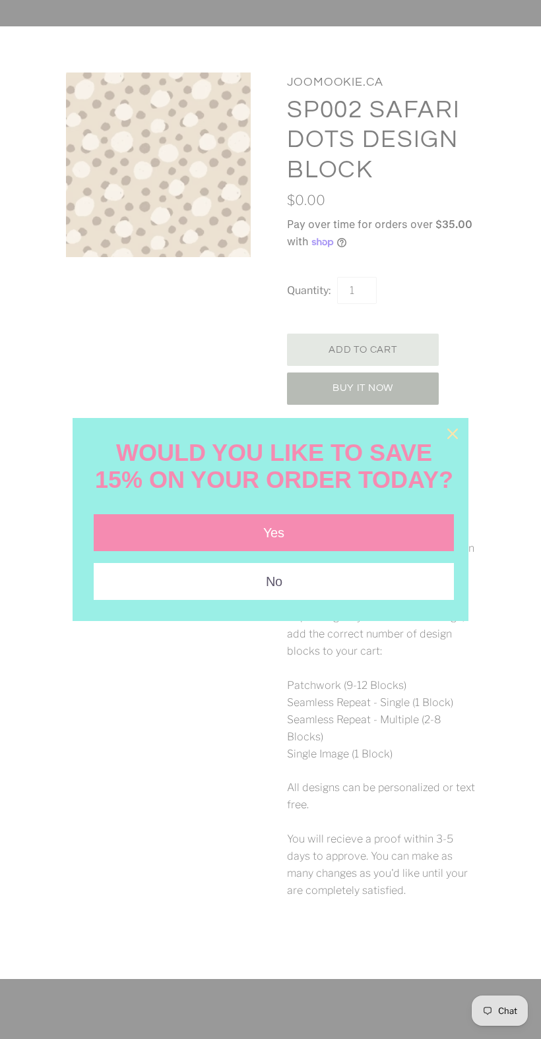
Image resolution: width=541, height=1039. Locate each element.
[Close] (452, 434)
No (274, 581)
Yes (273, 532)
